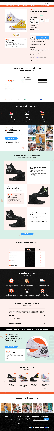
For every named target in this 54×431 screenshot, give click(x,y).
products (6, 3)
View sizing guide (47, 17)
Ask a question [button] (42, 81)
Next (49, 381)
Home (19, 418)
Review (19, 423)
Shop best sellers (10, 138)
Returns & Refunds (27, 418)
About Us (19, 419)
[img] (7, 39)
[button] (45, 3)
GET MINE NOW (26, 233)
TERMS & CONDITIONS (36, 57)
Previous (4, 381)
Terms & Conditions (27, 419)
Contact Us (19, 422)
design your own (12, 3)
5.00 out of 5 (13, 80)
